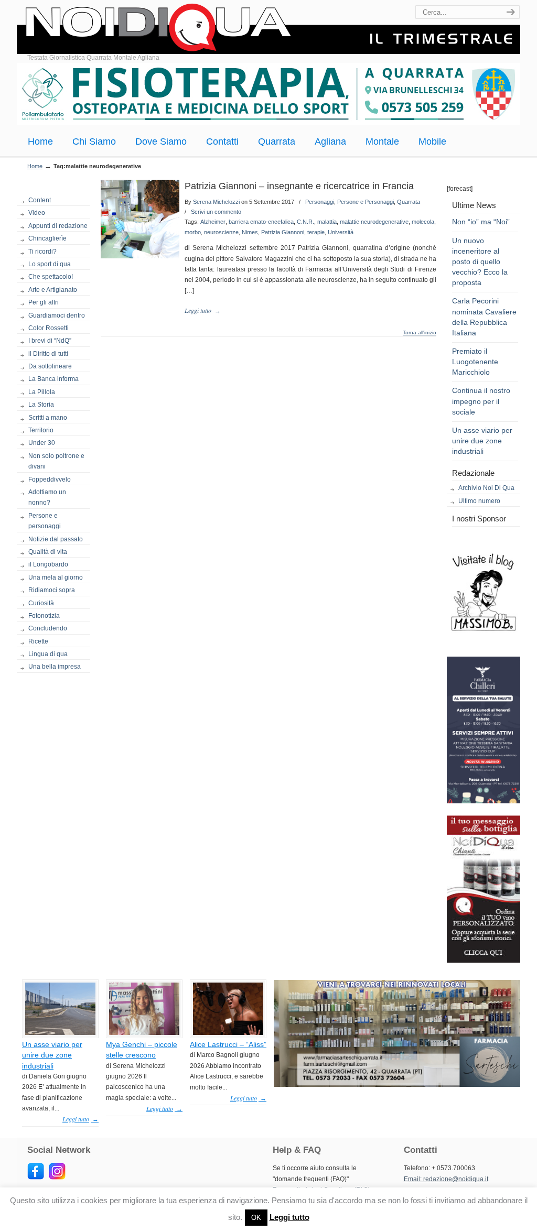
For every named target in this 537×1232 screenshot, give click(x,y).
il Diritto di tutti (48, 353)
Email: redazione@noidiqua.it (446, 1179)
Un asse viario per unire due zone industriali (482, 440)
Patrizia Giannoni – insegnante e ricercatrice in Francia (299, 186)
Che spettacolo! (50, 276)
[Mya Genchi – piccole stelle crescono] (144, 1033)
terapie (316, 232)
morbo (193, 232)
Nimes (250, 232)
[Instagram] (57, 1177)
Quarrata (408, 202)
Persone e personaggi (44, 521)
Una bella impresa (54, 666)
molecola (423, 222)
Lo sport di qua (49, 264)
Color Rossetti (48, 328)
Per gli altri (43, 302)
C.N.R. (305, 222)
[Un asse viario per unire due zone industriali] (60, 1033)
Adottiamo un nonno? (47, 497)
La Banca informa (53, 379)
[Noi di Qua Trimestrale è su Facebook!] (35, 1177)
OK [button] (256, 1218)
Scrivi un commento (216, 212)
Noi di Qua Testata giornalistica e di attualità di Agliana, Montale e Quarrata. (268, 28)
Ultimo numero (479, 501)
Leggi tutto (289, 1217)
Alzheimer (212, 222)
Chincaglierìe (47, 238)
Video (36, 212)
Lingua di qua (48, 654)
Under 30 (41, 442)
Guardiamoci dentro (56, 315)
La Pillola (41, 392)
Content (39, 200)
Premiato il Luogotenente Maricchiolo (475, 361)
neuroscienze (221, 232)
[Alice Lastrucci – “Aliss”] (228, 1033)
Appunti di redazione (58, 226)
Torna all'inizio (419, 332)
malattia (327, 222)
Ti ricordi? (42, 251)
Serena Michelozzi (216, 202)
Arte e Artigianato (52, 289)
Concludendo (47, 628)
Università (340, 232)
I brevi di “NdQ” (49, 340)
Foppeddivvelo (49, 479)
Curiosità (41, 603)
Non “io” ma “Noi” (481, 221)
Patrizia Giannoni (282, 232)
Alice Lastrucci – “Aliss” (228, 1044)
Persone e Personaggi (365, 202)
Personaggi (319, 202)
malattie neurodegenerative (374, 222)
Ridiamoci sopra (51, 590)
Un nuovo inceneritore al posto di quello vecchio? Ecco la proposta (480, 261)
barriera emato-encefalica (261, 222)
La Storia (41, 404)
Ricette (38, 641)
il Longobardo (48, 564)
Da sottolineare (50, 366)
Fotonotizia (44, 615)
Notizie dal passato (55, 539)
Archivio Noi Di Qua (486, 488)
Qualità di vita (47, 551)
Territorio (40, 430)
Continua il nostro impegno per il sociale (481, 401)
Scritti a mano (47, 417)
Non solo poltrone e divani (56, 461)
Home (34, 166)
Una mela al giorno (55, 577)
